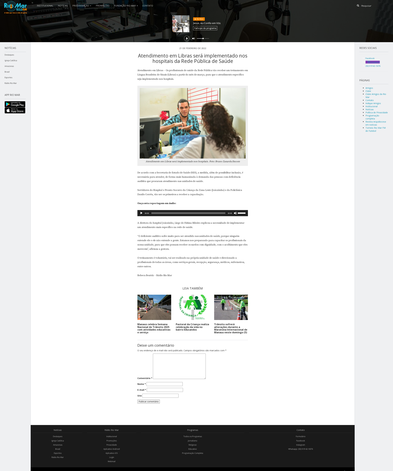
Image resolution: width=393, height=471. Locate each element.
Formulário (300, 436)
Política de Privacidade (377, 112)
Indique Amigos (373, 103)
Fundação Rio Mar (125, 5)
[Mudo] (235, 213)
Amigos (369, 87)
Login (111, 457)
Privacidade (112, 445)
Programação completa (372, 117)
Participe (205, 28)
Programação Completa (192, 453)
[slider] (242, 213)
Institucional (45, 5)
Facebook (300, 440)
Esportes (8, 77)
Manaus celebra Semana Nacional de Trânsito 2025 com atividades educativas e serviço (153, 328)
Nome (141, 384)
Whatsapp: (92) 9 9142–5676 (300, 449)
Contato (147, 5)
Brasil (7, 72)
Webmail (111, 461)
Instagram (300, 445)
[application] (192, 213)
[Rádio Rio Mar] (15, 4)
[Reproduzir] (141, 213)
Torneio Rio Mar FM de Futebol (376, 129)
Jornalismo (192, 440)
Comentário (144, 378)
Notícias (63, 5)
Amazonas (9, 66)
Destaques (9, 55)
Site (139, 395)
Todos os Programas (192, 436)
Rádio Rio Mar (11, 83)
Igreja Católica (11, 60)
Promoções (102, 5)
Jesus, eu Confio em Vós (207, 23)
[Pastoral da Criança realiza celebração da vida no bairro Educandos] (193, 307)
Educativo (192, 449)
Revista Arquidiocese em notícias (376, 123)
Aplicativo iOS (112, 453)
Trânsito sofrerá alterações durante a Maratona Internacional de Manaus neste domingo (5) (230, 328)
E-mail (141, 389)
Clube (368, 91)
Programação (81, 5)
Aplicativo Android (111, 449)
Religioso (193, 445)
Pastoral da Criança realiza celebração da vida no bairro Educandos (192, 327)
